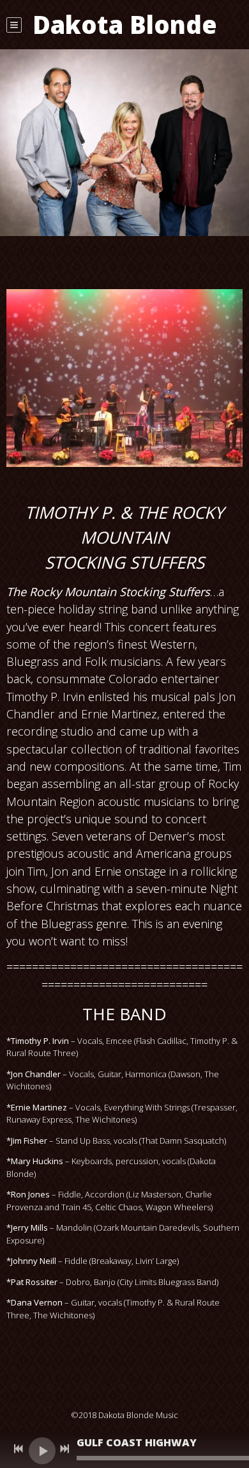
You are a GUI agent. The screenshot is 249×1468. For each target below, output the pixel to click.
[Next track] (64, 1449)
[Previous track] (18, 1449)
